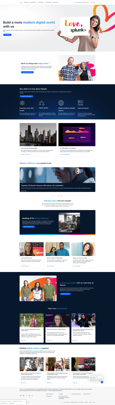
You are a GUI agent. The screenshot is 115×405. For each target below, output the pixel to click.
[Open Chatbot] (102, 382)
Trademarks (90, 402)
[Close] (25, 400)
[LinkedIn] (23, 396)
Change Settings (49, 396)
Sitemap (94, 402)
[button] (93, 2)
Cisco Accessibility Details (63, 396)
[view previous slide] (53, 196)
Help (62, 402)
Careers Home (26, 2)
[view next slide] (62, 196)
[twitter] (26, 396)
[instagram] (32, 396)
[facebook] (21, 396)
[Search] (74, 2)
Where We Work (48, 2)
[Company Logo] (21, 2)
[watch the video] (77, 68)
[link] (7, 35)
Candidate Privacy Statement (74, 402)
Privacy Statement (81, 402)
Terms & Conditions (66, 402)
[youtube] (29, 396)
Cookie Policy (86, 402)
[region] (13, 402)
